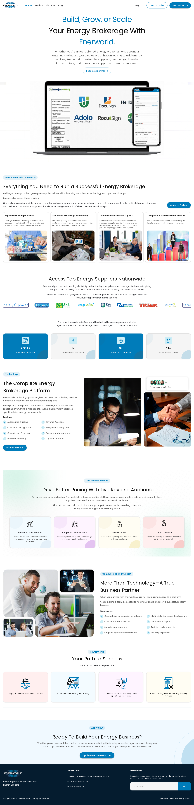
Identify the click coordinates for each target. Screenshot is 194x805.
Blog (60, 5)
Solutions (38, 5)
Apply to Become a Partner (97, 755)
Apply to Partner (179, 205)
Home (28, 5)
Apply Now (97, 727)
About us (50, 5)
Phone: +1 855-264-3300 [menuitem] (78, 781)
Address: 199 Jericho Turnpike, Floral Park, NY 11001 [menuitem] (88, 776)
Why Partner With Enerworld (20, 177)
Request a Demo (14, 447)
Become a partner (95, 70)
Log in (138, 5)
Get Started (179, 5)
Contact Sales (157, 5)
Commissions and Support (116, 573)
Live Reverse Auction (97, 480)
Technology (11, 374)
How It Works (97, 651)
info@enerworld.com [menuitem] (76, 786)
